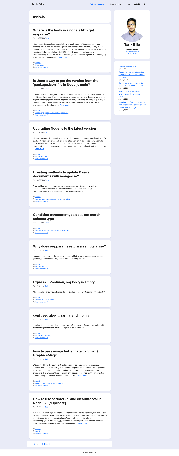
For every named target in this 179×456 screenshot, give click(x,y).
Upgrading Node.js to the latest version (64, 128)
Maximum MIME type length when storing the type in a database (130, 94)
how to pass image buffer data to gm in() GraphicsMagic (65, 353)
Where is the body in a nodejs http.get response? (63, 32)
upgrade (44, 156)
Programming (115, 4)
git (129, 4)
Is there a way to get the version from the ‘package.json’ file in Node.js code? (65, 83)
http (36, 65)
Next (47, 444)
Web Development (97, 4)
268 (41, 444)
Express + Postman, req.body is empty (64, 282)
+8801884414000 (132, 53)
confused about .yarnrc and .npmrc (61, 315)
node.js (38, 63)
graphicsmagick (41, 383)
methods (45, 199)
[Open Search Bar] (145, 4)
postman (51, 300)
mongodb (52, 199)
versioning (64, 113)
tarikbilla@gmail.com (132, 51)
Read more (62, 57)
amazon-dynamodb (42, 230)
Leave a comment (41, 67)
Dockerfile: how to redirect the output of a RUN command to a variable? (132, 74)
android (137, 4)
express (38, 199)
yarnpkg (48, 335)
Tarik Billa (37, 4)
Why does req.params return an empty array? (69, 246)
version (57, 113)
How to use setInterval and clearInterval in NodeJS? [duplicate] (67, 401)
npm (42, 113)
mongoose (60, 199)
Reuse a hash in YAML (128, 66)
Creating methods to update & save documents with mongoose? (61, 174)
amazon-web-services (58, 230)
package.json (50, 113)
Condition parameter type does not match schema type (66, 217)
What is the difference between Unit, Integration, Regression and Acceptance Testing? (132, 105)
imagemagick (52, 383)
